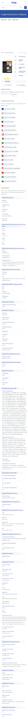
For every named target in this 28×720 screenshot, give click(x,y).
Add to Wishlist (8, 85)
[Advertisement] (14, 36)
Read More (14, 94)
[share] (2, 2)
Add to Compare (21, 85)
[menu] (25, 2)
